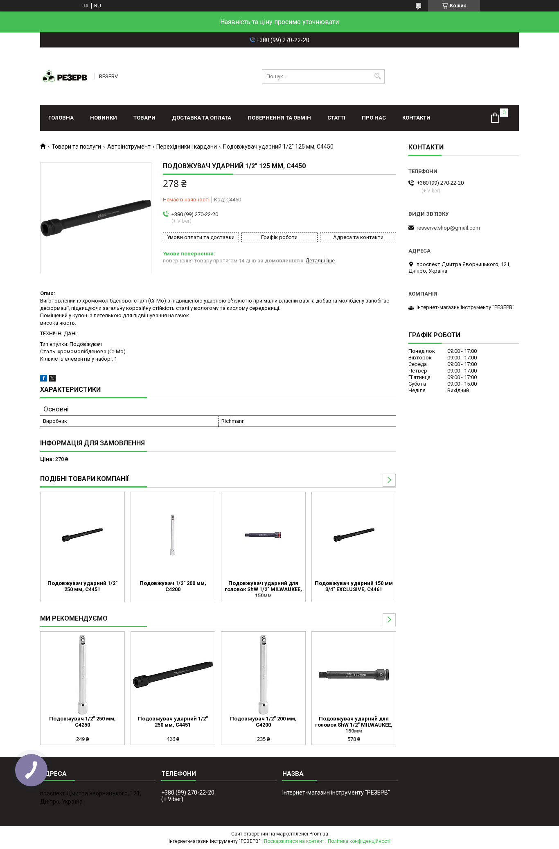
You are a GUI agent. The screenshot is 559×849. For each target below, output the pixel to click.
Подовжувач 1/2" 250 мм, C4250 (82, 722)
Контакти (416, 118)
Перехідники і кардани (186, 146)
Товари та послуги (76, 146)
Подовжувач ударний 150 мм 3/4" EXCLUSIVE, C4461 (354, 586)
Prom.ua (318, 834)
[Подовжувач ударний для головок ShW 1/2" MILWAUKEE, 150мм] (263, 535)
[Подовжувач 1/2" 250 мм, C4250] (82, 675)
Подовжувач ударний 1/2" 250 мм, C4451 (82, 586)
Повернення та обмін (279, 118)
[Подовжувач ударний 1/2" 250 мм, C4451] (82, 535)
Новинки (103, 118)
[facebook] (43, 380)
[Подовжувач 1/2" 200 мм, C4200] (173, 535)
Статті (336, 118)
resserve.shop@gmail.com (448, 228)
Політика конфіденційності (359, 841)
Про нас (374, 118)
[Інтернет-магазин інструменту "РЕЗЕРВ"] (64, 76)
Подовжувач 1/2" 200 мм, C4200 (173, 586)
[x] (52, 380)
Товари (144, 118)
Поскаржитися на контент (294, 841)
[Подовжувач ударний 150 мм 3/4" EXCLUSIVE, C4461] (354, 535)
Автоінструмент (129, 146)
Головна (61, 118)
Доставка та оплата (201, 118)
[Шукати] (377, 76)
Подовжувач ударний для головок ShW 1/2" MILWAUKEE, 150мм (263, 589)
